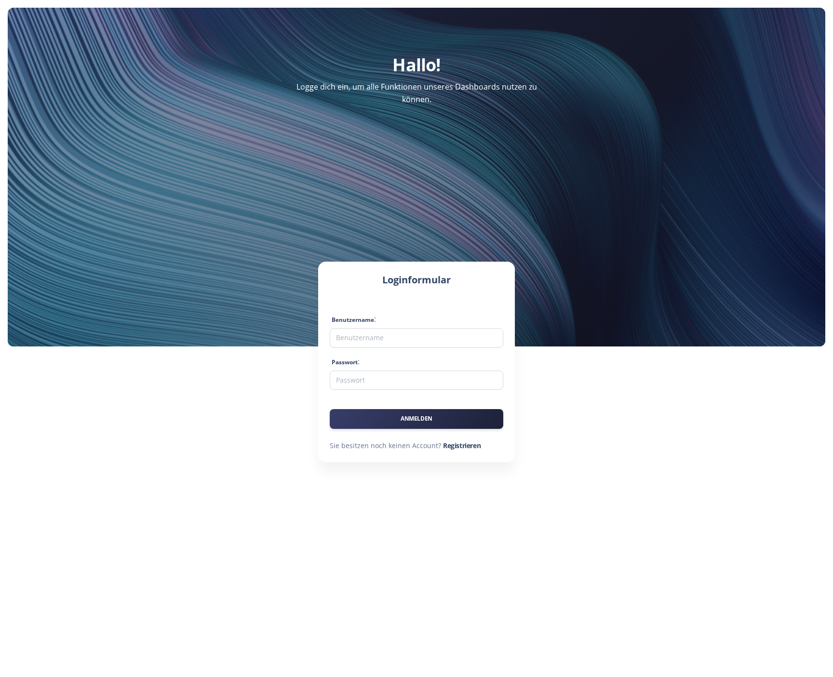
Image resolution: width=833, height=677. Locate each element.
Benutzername (353, 320)
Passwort (345, 362)
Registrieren (462, 445)
